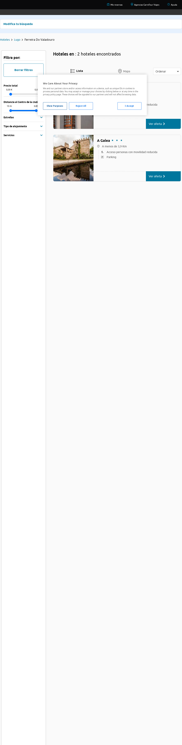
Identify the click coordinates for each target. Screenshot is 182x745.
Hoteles (5, 39)
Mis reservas (116, 4)
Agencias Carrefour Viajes (146, 4)
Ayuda (174, 4)
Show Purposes (55, 106)
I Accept (129, 106)
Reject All (81, 106)
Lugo (17, 39)
